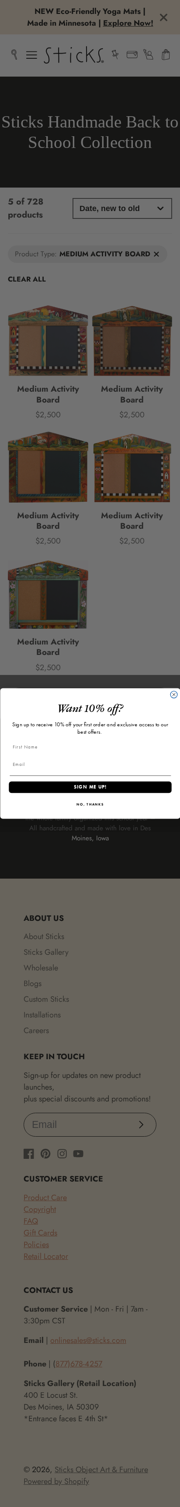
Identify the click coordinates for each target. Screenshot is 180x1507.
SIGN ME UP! (90, 787)
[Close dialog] (173, 694)
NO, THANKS (90, 804)
